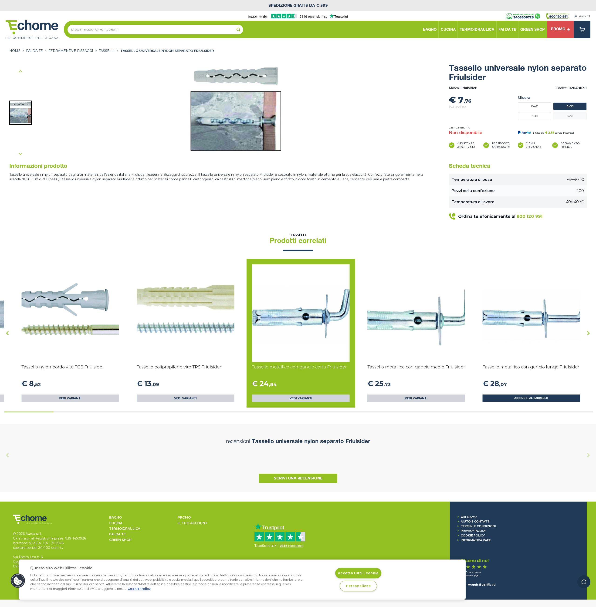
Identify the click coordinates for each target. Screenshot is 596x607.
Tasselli (107, 51)
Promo (184, 517)
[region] (242, 580)
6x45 (535, 116)
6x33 (570, 106)
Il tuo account (192, 523)
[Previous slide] (20, 71)
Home (14, 51)
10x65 (534, 106)
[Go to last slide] (7, 333)
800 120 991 (529, 216)
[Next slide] (20, 153)
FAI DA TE (34, 51)
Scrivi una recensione (298, 478)
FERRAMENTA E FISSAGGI (70, 51)
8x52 (570, 116)
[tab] (29, 411)
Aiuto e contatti (473, 521)
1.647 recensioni (471, 572)
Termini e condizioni (476, 526)
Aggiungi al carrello (531, 398)
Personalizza (358, 586)
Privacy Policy (471, 531)
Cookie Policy (471, 535)
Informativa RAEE (474, 540)
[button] (20, 113)
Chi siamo (467, 517)
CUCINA (115, 523)
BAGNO (115, 517)
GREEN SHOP (120, 540)
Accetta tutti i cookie (358, 573)
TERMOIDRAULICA (124, 528)
